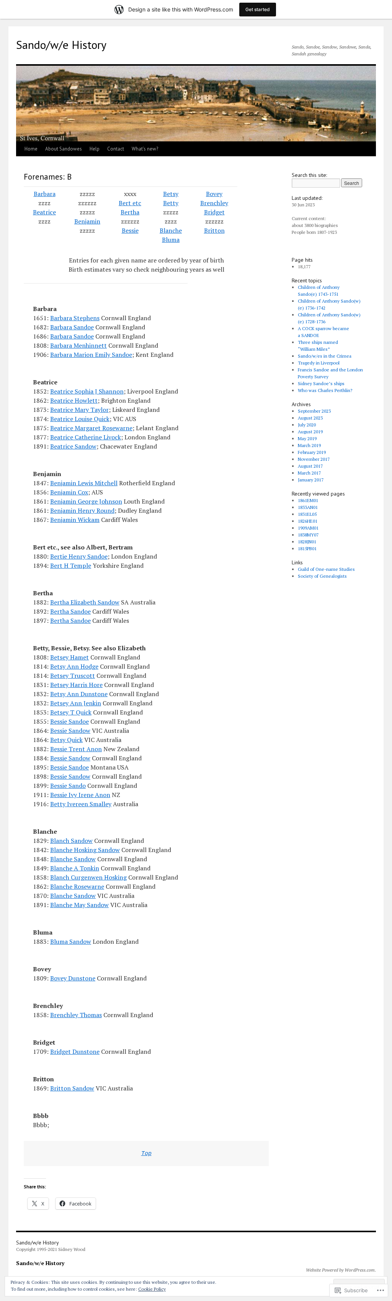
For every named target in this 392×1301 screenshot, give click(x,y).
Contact (115, 149)
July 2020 (307, 425)
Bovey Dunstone (72, 978)
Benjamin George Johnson (86, 501)
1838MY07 (308, 535)
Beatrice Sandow (73, 446)
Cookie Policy (152, 1289)
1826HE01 (307, 521)
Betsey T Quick (70, 712)
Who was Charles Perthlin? (325, 390)
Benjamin (87, 221)
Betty (170, 203)
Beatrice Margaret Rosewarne (91, 428)
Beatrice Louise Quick (79, 419)
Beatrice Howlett (74, 400)
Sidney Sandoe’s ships (321, 383)
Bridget (214, 212)
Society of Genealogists (322, 576)
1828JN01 (307, 541)
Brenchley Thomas (76, 1015)
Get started (257, 9)
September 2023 (314, 411)
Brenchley (214, 203)
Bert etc (130, 203)
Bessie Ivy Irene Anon (80, 795)
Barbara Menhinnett (78, 345)
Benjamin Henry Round (82, 510)
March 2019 (309, 445)
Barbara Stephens (75, 318)
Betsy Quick (66, 740)
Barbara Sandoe (72, 327)
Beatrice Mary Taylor (79, 409)
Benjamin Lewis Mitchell (84, 483)
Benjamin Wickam (75, 519)
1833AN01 (308, 507)
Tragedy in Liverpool (319, 363)
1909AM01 (308, 528)
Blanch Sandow (71, 840)
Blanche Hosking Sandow (85, 850)
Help (95, 149)
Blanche (171, 230)
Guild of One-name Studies (326, 569)
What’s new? (145, 149)
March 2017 (309, 473)
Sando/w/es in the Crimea (324, 356)
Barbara (45, 194)
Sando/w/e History (61, 44)
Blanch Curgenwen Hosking (88, 877)
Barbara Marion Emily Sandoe (91, 354)
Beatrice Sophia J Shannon (87, 391)
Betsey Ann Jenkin (75, 703)
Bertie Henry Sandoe (79, 556)
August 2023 (310, 418)
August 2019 (310, 431)
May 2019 (307, 438)
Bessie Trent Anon (76, 749)
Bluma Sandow (70, 941)
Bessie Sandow (70, 730)
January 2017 (310, 480)
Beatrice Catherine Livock (85, 437)
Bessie (130, 230)
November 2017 (314, 459)
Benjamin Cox (69, 492)
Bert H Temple (70, 565)
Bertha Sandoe (70, 611)
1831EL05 (307, 514)
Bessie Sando (68, 785)
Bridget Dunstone (75, 1051)
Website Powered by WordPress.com (340, 1270)
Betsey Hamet (69, 657)
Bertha (130, 212)
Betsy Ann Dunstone (79, 694)
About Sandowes (63, 149)
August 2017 (310, 466)
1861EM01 (308, 500)
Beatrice (44, 212)
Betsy (170, 194)
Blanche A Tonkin (74, 868)
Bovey (214, 194)
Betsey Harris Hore (76, 684)
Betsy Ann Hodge (74, 666)
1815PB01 (307, 548)
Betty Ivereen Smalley (80, 804)
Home (31, 149)
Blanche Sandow (73, 859)
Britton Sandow (72, 1088)
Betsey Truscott (72, 675)
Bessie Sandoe (69, 721)
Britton (214, 230)
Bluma (171, 239)
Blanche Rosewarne (77, 886)
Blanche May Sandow (79, 905)
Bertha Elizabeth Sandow (84, 602)
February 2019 (312, 452)
